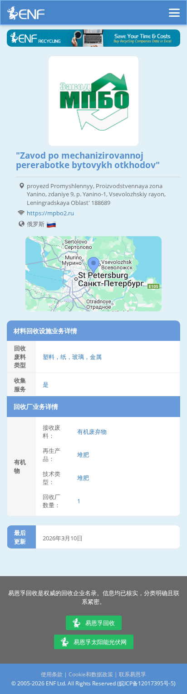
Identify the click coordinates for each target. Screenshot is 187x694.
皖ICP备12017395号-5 (146, 683)
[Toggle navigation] (174, 8)
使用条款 (52, 674)
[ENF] (25, 15)
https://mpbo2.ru (50, 213)
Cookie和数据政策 (91, 674)
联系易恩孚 (132, 674)
